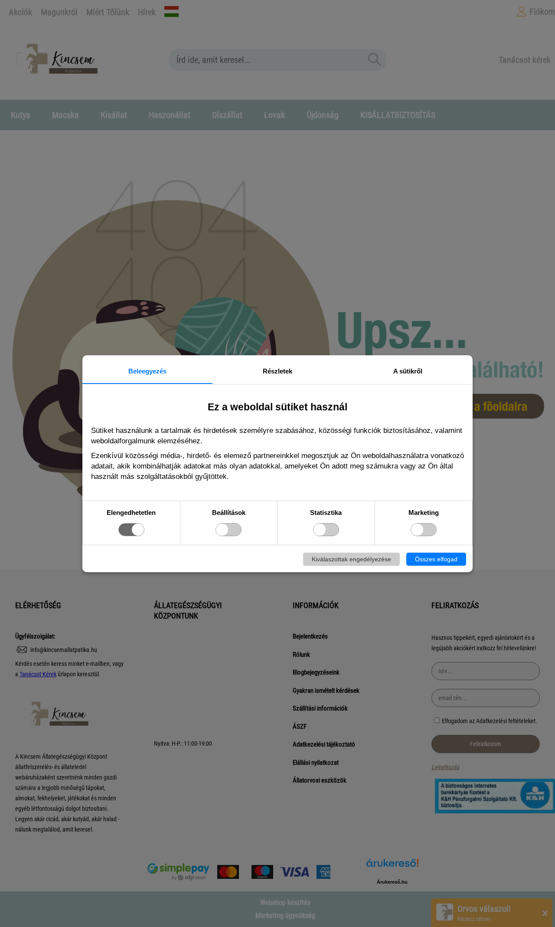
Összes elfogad (436, 559)
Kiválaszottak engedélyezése (351, 559)
